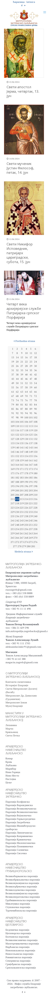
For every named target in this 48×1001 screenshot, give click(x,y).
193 (13, 486)
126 (35, 434)
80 (17, 404)
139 (13, 447)
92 (17, 413)
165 (22, 464)
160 (26, 460)
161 (31, 460)
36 (35, 370)
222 (35, 503)
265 (13, 537)
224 (17, 507)
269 (31, 537)
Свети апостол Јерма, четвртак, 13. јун (23, 91)
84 (35, 404)
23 (31, 361)
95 (31, 413)
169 (13, 469)
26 (17, 366)
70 (26, 396)
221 (31, 503)
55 (12, 387)
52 (26, 383)
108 (35, 421)
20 (17, 361)
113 (31, 426)
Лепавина (11, 725)
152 (17, 456)
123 (22, 434)
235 (13, 516)
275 (31, 542)
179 (31, 473)
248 (17, 524)
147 (22, 451)
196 (26, 486)
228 (35, 507)
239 (31, 516)
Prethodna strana (25, 341)
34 (26, 370)
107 (31, 421)
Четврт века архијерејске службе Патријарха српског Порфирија (24, 311)
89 (31, 409)
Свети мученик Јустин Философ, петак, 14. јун (20, 168)
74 (17, 400)
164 (17, 464)
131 (31, 439)
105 (22, 421)
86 (17, 409)
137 (31, 443)
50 (17, 383)
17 (31, 357)
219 (22, 503)
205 (13, 494)
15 (21, 357)
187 (13, 482)
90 (35, 409)
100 (26, 417)
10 (26, 353)
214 (26, 499)
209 (31, 494)
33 (21, 370)
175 (13, 473)
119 (31, 430)
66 (35, 391)
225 (22, 507)
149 (31, 451)
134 (17, 443)
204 (35, 490)
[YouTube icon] (25, 5)
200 (17, 490)
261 (22, 533)
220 (26, 503)
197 (31, 486)
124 (26, 434)
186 (35, 477)
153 (22, 456)
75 (21, 400)
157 (13, 460)
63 (21, 391)
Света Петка (13, 735)
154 (26, 456)
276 (35, 542)
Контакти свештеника (18, 681)
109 (13, 426)
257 (31, 529)
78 (35, 400)
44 (17, 378)
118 (26, 430)
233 (31, 512)
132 (35, 439)
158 (17, 460)
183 (22, 477)
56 (17, 387)
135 (22, 443)
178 (26, 473)
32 (17, 370)
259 (13, 533)
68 (17, 396)
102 (35, 417)
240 (35, 516)
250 (26, 524)
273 (22, 542)
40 (26, 374)
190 (26, 482)
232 (26, 512)
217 (13, 503)
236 (17, 516)
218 (17, 503)
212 (17, 499)
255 (22, 529)
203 (31, 490)
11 (31, 353)
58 (26, 387)
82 (26, 404)
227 (31, 507)
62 (17, 391)
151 (13, 456)
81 (21, 404)
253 (13, 529)
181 (13, 477)
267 (22, 537)
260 (17, 533)
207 (22, 494)
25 (12, 366)
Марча (9, 728)
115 (13, 430)
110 (17, 426)
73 (12, 400)
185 (31, 477)
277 (15, 546)
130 (26, 439)
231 (22, 512)
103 (13, 421)
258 (35, 529)
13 (12, 357)
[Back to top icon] (43, 996)
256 (26, 529)
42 (35, 374)
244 (26, 520)
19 (12, 361)
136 (26, 443)
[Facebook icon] (22, 5)
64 (26, 391)
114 (35, 426)
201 (22, 490)
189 (22, 482)
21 (21, 361)
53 (31, 383)
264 (35, 533)
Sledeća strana (23, 551)
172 (26, 469)
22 (26, 361)
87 (21, 409)
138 (35, 443)
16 (26, 357)
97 (12, 417)
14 (17, 357)
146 (17, 451)
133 (13, 443)
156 (35, 456)
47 (31, 378)
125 (31, 434)
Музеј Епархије (14, 706)
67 (12, 396)
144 (35, 447)
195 (22, 486)
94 (26, 413)
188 (17, 482)
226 (26, 507)
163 (13, 464)
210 (35, 494)
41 (31, 374)
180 (35, 473)
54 (35, 383)
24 (35, 361)
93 (21, 413)
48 (35, 378)
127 (13, 439)
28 (26, 366)
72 (35, 396)
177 (22, 473)
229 (13, 512)
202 (26, 490)
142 (26, 447)
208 (26, 494)
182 (17, 477)
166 (26, 464)
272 (17, 542)
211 (13, 499)
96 (35, 413)
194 (17, 486)
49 (12, 383)
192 (35, 482)
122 (17, 434)
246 (35, 520)
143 (31, 447)
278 (19, 546)
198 (35, 486)
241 (13, 520)
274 (26, 542)
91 (12, 413)
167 (31, 464)
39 (21, 374)
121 (13, 434)
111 (22, 426)
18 (35, 357)
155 (31, 456)
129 (22, 439)
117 (22, 430)
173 (31, 469)
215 (31, 499)
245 (31, 520)
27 (21, 366)
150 (35, 451)
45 (21, 378)
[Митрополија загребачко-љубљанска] (24, 17)
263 (31, 533)
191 (31, 482)
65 (31, 391)
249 (22, 524)
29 (31, 366)
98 (17, 417)
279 (24, 546)
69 (21, 396)
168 (35, 464)
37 (12, 374)
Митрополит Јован (16, 702)
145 (13, 451)
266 (17, 537)
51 (21, 383)
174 (35, 469)
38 (17, 374)
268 (26, 537)
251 (31, 524)
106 (26, 421)
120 (35, 430)
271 (13, 542)
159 (22, 460)
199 (13, 490)
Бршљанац (12, 732)
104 (17, 421)
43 (12, 378)
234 (35, 512)
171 (22, 469)
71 (31, 396)
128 (17, 439)
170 (17, 469)
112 (26, 426)
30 (35, 366)
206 (17, 494)
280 (29, 546)
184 (26, 477)
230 (17, 512)
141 (22, 447)
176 (17, 473)
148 (26, 451)
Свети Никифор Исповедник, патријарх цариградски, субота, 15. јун (20, 253)
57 (21, 387)
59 (31, 387)
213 (22, 499)
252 (35, 524)
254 (17, 529)
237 (22, 516)
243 (22, 520)
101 (31, 417)
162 (35, 460)
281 (33, 546)
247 (13, 524)
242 (17, 520)
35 (31, 370)
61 (12, 391)
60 (35, 387)
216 (35, 499)
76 (26, 400)
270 (35, 537)
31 (12, 370)
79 (12, 404)
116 (17, 430)
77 (31, 400)
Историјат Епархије (17, 685)
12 (35, 353)
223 (13, 507)
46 (26, 378)
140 (17, 447)
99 (21, 417)
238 (26, 516)
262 (26, 533)
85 (12, 409)
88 (26, 409)
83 (31, 404)
